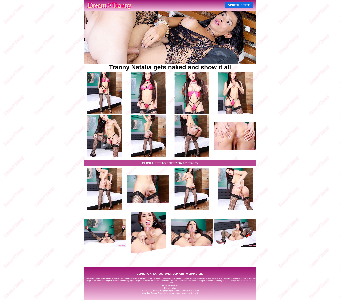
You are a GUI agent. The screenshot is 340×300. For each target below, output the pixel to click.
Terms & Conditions (170, 285)
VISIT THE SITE (239, 5)
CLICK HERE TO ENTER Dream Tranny (170, 163)
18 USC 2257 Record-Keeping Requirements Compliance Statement (170, 290)
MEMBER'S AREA (147, 274)
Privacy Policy (170, 288)
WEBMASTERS (194, 274)
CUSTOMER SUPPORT (171, 274)
